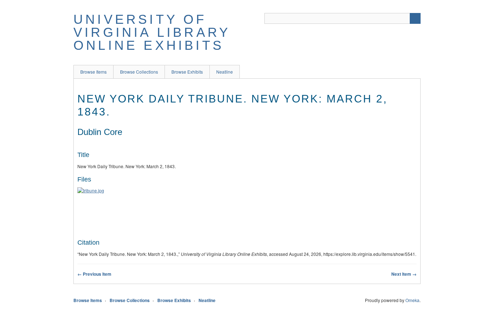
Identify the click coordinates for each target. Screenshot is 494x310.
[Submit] (415, 18)
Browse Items (93, 72)
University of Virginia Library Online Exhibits (151, 32)
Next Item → (404, 274)
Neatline (224, 72)
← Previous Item (94, 274)
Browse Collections (139, 72)
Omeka (412, 300)
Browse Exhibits (187, 72)
